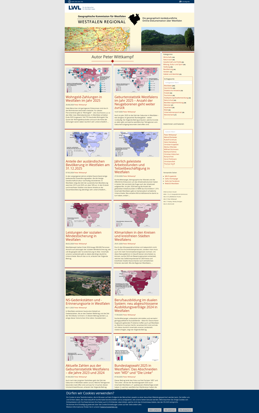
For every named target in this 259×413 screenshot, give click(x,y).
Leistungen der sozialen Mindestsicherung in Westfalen (83, 236)
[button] (74, 39)
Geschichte (168, 88)
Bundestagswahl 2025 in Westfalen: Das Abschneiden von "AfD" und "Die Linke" (136, 369)
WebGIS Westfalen (172, 183)
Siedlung (166, 67)
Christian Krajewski (171, 144)
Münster (167, 105)
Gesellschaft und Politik (172, 62)
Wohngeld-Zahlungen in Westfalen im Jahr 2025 (84, 99)
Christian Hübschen (171, 154)
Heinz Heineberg (170, 142)
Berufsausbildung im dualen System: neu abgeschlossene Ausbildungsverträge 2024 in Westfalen (136, 305)
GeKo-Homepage (171, 179)
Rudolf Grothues (170, 140)
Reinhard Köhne (170, 152)
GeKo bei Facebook (172, 181)
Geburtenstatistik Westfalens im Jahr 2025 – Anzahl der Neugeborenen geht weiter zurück (136, 102)
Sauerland (168, 107)
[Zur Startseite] (129, 19)
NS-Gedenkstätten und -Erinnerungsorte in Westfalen (88, 302)
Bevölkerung (168, 69)
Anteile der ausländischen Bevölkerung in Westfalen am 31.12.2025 (88, 164)
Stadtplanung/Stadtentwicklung (176, 98)
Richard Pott (169, 157)
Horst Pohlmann (170, 159)
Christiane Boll (169, 161)
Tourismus (168, 95)
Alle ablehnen (170, 410)
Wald (166, 110)
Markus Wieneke (170, 147)
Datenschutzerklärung (108, 407)
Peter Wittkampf (80, 105)
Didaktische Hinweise (172, 90)
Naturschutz (168, 100)
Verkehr (166, 72)
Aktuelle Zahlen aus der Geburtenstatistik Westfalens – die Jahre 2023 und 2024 (87, 369)
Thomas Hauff (169, 164)
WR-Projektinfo (170, 176)
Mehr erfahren (154, 410)
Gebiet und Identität (171, 74)
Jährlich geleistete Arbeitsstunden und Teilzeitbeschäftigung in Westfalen (132, 166)
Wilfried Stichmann (171, 149)
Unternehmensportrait (173, 112)
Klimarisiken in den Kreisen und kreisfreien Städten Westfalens (135, 236)
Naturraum (167, 59)
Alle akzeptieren (185, 410)
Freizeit (166, 93)
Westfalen (168, 86)
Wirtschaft (167, 57)
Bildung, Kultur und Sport (173, 64)
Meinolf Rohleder (170, 137)
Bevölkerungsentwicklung (173, 103)
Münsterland (169, 115)
